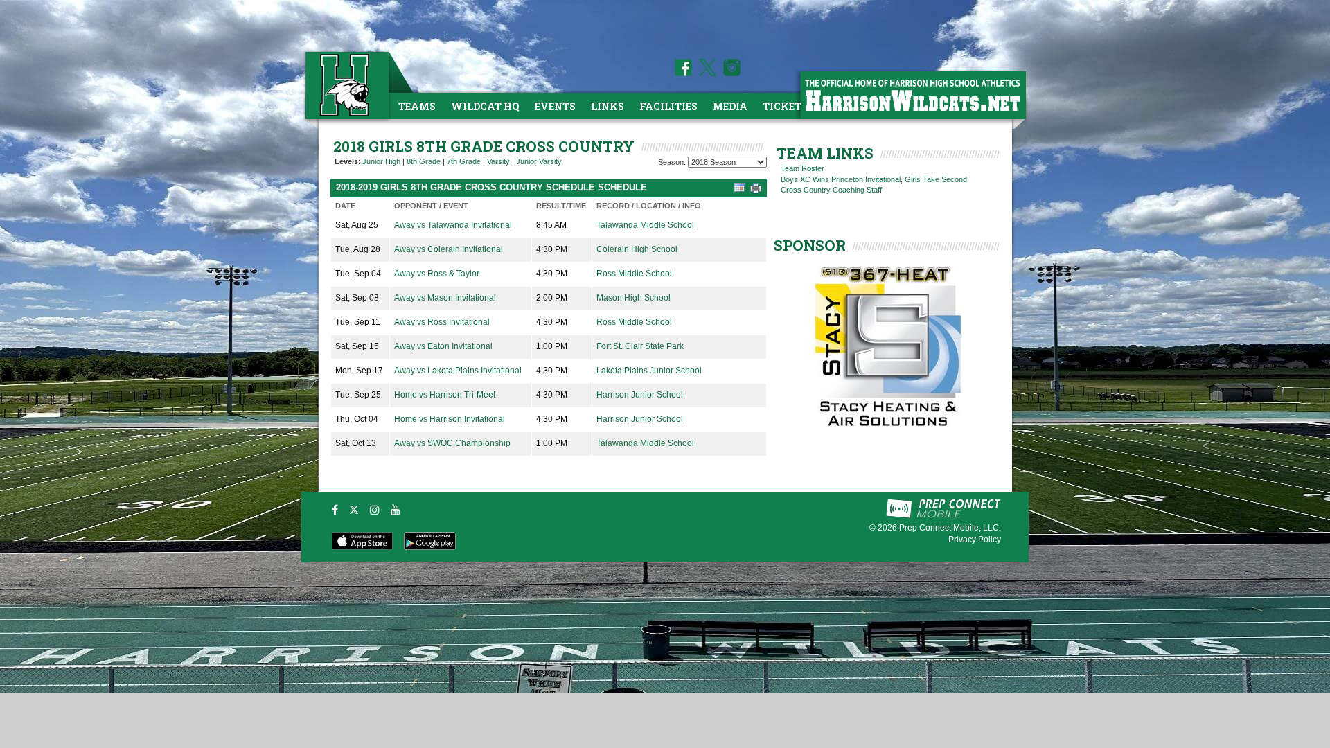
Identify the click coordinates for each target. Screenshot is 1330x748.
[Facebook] (335, 509)
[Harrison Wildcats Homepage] (912, 94)
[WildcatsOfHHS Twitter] (705, 73)
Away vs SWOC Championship (452, 443)
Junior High (381, 161)
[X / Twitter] (354, 509)
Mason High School (633, 298)
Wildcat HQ (485, 106)
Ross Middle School (634, 273)
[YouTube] (395, 509)
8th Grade (424, 161)
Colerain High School (636, 249)
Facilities (668, 106)
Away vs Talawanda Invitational (453, 225)
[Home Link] (346, 84)
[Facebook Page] (683, 73)
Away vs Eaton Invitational (443, 346)
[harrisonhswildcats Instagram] (729, 73)
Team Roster (802, 168)
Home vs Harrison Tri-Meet (444, 395)
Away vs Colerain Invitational (448, 249)
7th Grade (464, 161)
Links (607, 106)
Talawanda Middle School (645, 225)
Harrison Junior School (639, 395)
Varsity (498, 161)
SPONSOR (810, 245)
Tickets (785, 106)
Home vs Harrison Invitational (449, 419)
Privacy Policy (974, 539)
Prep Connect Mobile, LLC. (950, 528)
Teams (417, 106)
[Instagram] (374, 509)
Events (555, 106)
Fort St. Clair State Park (640, 346)
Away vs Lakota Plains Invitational (458, 370)
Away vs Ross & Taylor (436, 273)
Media (730, 106)
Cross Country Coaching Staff (831, 190)
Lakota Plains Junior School (649, 370)
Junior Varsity (539, 161)
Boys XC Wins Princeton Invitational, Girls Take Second (874, 179)
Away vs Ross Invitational (442, 322)
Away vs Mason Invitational (445, 298)
